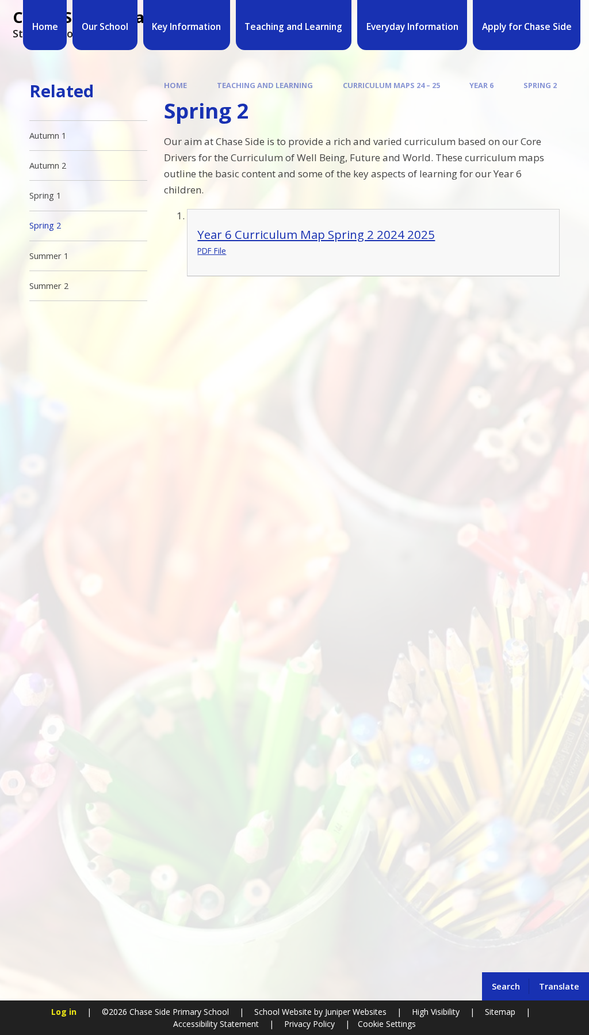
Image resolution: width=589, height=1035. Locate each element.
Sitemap (500, 1011)
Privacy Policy (309, 1023)
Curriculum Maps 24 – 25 (391, 85)
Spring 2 (540, 85)
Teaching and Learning (265, 85)
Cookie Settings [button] (387, 1023)
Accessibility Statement (216, 1023)
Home (175, 85)
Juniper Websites (355, 1011)
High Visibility (436, 1011)
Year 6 (481, 85)
